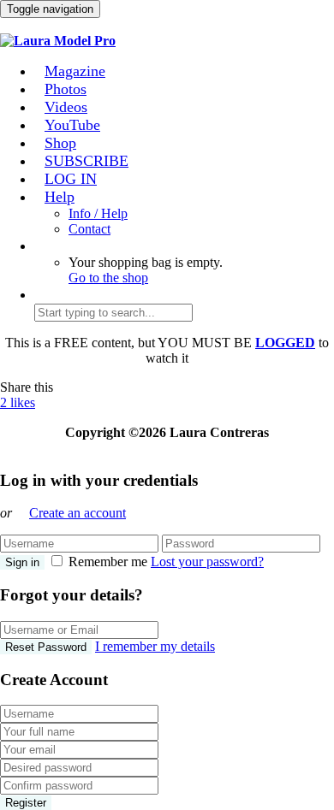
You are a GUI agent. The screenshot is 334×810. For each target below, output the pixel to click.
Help (60, 196)
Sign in (22, 562)
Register (25, 802)
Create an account (77, 513)
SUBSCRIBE (86, 160)
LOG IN (71, 178)
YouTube (72, 124)
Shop (60, 142)
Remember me (108, 561)
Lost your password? (207, 561)
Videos (66, 106)
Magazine (75, 71)
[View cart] (9, 25)
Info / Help (98, 213)
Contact (89, 229)
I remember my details (155, 646)
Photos (65, 89)
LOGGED (285, 342)
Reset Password (45, 647)
